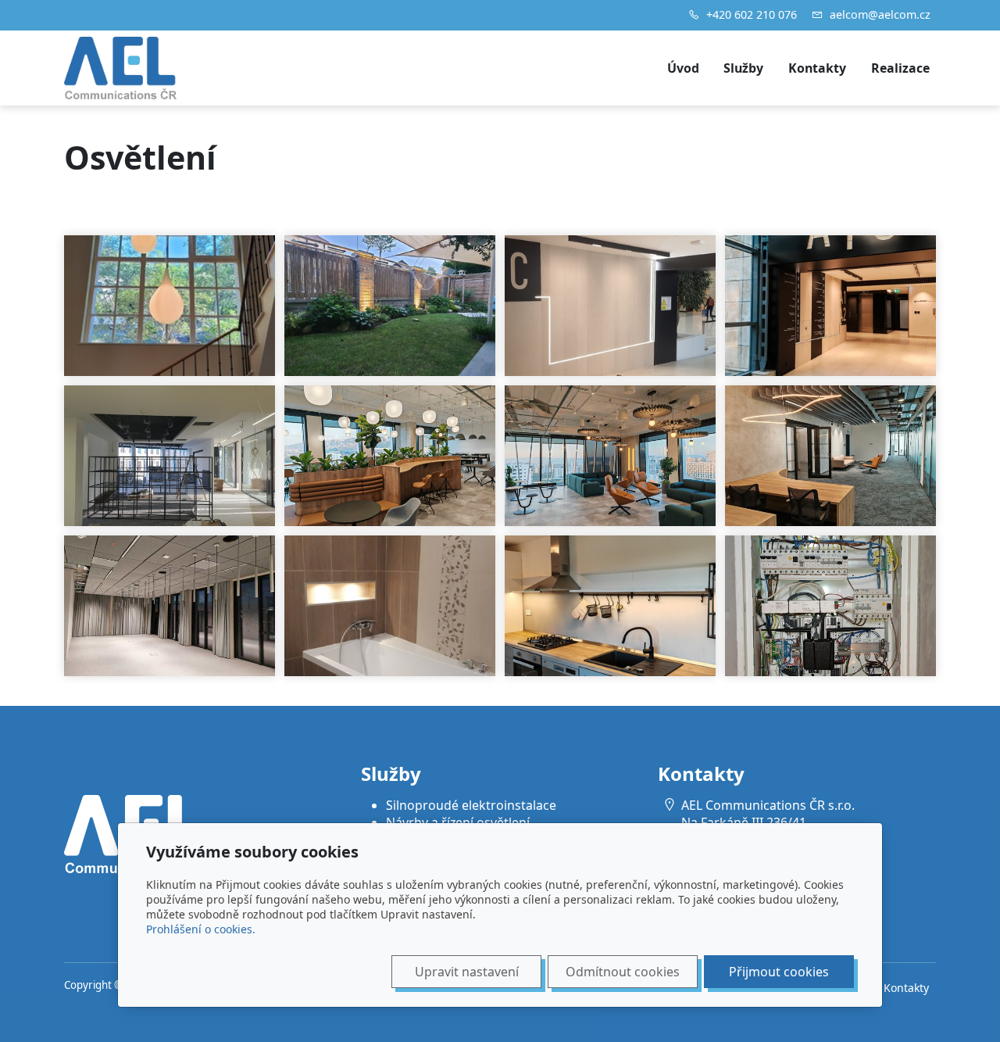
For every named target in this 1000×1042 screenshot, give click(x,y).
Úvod (683, 68)
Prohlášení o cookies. (200, 929)
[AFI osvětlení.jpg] (610, 455)
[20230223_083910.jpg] (169, 455)
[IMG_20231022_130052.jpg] (610, 605)
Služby (743, 68)
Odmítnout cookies (623, 971)
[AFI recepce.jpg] (830, 455)
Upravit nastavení (467, 971)
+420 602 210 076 (751, 14)
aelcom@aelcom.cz (880, 14)
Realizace (900, 68)
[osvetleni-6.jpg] (169, 605)
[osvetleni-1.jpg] (389, 605)
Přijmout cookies (779, 971)
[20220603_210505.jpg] (389, 305)
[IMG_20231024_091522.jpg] (830, 305)
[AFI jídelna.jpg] (389, 455)
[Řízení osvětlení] (830, 605)
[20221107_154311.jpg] (610, 305)
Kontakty (817, 68)
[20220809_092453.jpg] (169, 305)
